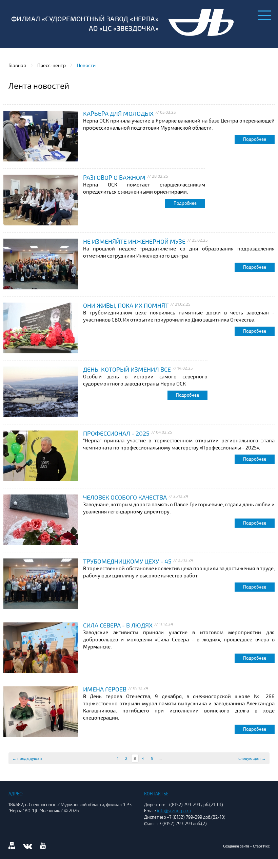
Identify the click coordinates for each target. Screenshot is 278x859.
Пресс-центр (51, 65)
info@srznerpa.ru (174, 810)
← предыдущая (27, 758)
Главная (17, 65)
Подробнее (254, 139)
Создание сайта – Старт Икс (246, 846)
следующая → (252, 758)
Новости (86, 65)
